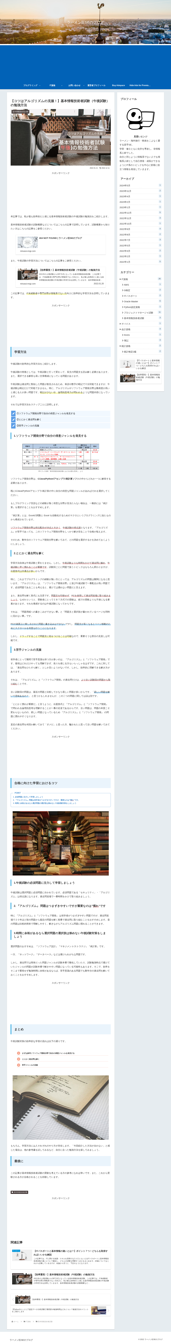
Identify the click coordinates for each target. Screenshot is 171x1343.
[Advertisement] (85, 62)
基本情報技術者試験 (20, 1192)
